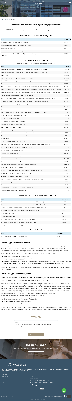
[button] (14, 324)
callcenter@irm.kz (35, 378)
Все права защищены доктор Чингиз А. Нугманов (58, 396)
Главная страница (6, 19)
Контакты (4, 384)
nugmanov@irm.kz (35, 376)
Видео (4, 382)
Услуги (4, 378)
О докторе (5, 376)
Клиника (4, 374)
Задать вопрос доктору (36, 353)
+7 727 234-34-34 (37, 3)
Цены (3, 380)
